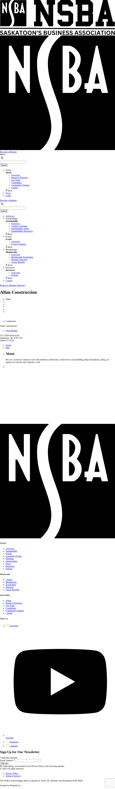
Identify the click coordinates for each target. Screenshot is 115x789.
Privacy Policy (12, 773)
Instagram (14, 742)
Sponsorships (11, 561)
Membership (11, 582)
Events (9, 553)
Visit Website (11, 330)
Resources (10, 566)
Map (8, 348)
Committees (11, 608)
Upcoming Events (14, 556)
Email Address (7, 760)
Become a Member (8, 152)
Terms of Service (13, 776)
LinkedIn (14, 746)
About (8, 345)
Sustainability (12, 551)
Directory (10, 587)
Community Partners (15, 611)
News (8, 564)
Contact (9, 579)
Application (11, 585)
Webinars (10, 559)
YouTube (10, 738)
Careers (9, 613)
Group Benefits (12, 590)
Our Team (10, 605)
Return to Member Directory (12, 285)
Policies (9, 569)
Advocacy (10, 548)
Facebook (14, 626)
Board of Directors (14, 603)
